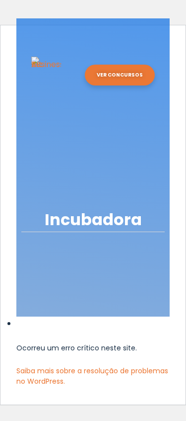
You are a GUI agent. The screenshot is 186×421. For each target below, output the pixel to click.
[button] (143, 56)
